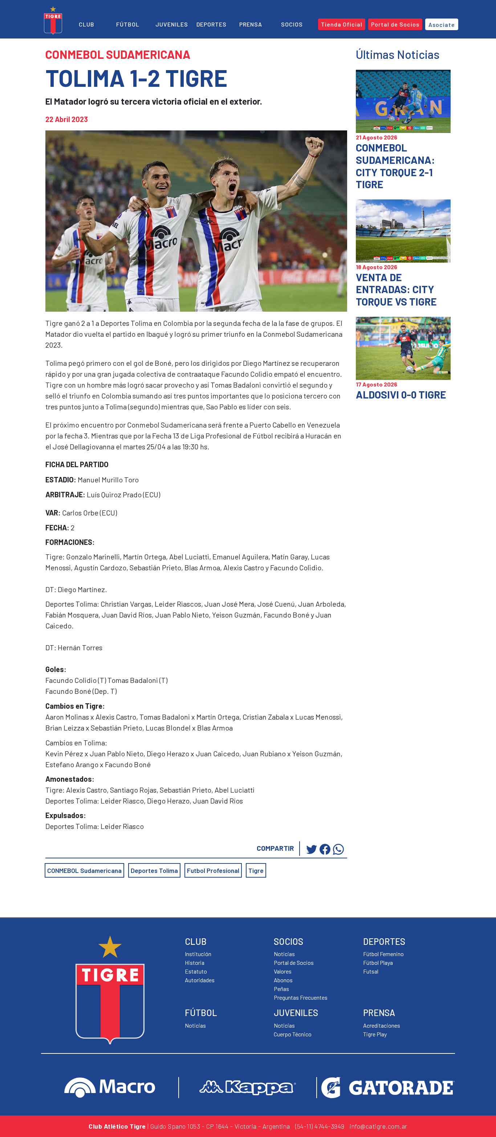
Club (86, 24)
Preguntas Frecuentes (301, 997)
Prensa (250, 24)
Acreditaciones (381, 1025)
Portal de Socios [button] (395, 24)
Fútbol (127, 24)
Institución (198, 953)
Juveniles (171, 24)
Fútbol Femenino (383, 953)
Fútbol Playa (378, 962)
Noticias (195, 1025)
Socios (292, 24)
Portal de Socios (294, 962)
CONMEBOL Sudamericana (84, 870)
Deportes (211, 24)
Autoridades (200, 979)
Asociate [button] (441, 24)
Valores (283, 971)
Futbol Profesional (213, 870)
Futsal (370, 971)
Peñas (281, 988)
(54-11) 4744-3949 (320, 1126)
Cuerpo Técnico (293, 1034)
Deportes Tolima (154, 870)
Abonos (283, 979)
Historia (194, 962)
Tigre (256, 870)
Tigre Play (375, 1034)
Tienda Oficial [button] (341, 24)
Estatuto (196, 971)
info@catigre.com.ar (378, 1126)
